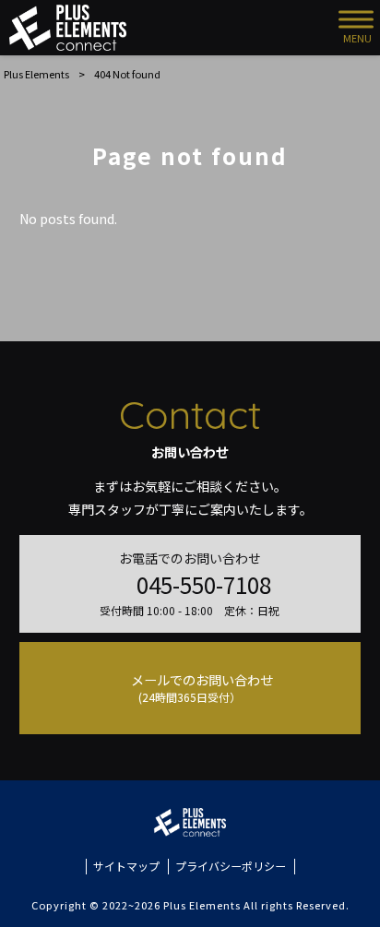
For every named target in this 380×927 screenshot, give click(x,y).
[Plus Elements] (67, 28)
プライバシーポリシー (230, 866)
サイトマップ (126, 866)
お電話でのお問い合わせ (189, 583)
